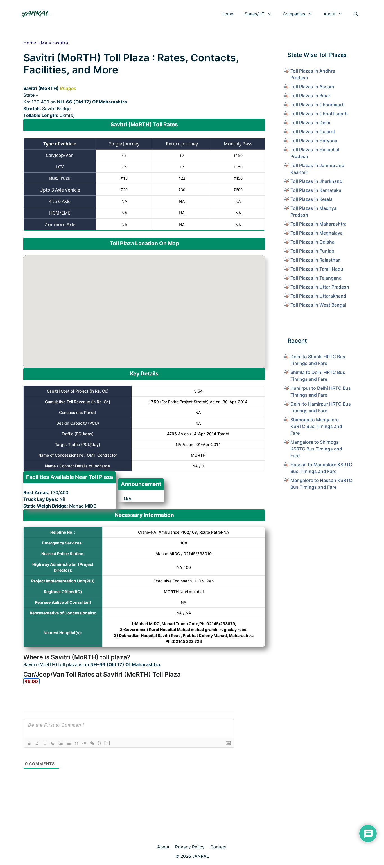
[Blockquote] (76, 743)
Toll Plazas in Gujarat (312, 131)
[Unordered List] (69, 743)
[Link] (92, 743)
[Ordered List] (61, 743)
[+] (107, 743)
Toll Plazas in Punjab (312, 251)
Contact (218, 847)
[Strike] (53, 743)
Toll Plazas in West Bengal (318, 305)
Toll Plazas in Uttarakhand (318, 296)
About (329, 14)
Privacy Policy (190, 847)
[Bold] (29, 743)
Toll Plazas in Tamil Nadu (316, 269)
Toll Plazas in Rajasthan (315, 260)
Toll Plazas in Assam (312, 86)
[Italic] (37, 743)
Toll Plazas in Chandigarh (317, 104)
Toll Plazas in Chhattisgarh (319, 113)
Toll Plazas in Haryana (313, 140)
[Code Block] (84, 743)
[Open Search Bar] (355, 14)
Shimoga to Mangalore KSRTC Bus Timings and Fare (316, 426)
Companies (294, 14)
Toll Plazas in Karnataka (315, 190)
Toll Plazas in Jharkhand (316, 181)
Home (227, 14)
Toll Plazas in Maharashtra (318, 224)
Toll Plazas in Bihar (310, 95)
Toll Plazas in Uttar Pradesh (319, 287)
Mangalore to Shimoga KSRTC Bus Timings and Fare (316, 448)
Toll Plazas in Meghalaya (316, 233)
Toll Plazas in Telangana (316, 278)
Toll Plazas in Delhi (310, 122)
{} (99, 743)
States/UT (255, 14)
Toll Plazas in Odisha (312, 242)
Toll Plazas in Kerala (311, 199)
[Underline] (45, 743)
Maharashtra (54, 43)
